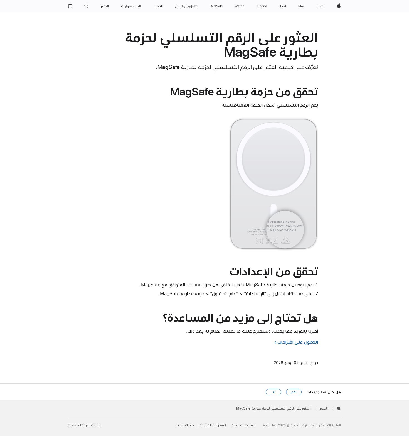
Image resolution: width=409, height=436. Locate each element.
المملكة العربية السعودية (84, 425)
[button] (86, 6)
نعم (294, 392)
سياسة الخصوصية (243, 425)
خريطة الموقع (185, 425)
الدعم (324, 408)
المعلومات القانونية (213, 425)
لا (274, 392)
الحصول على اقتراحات (297, 342)
